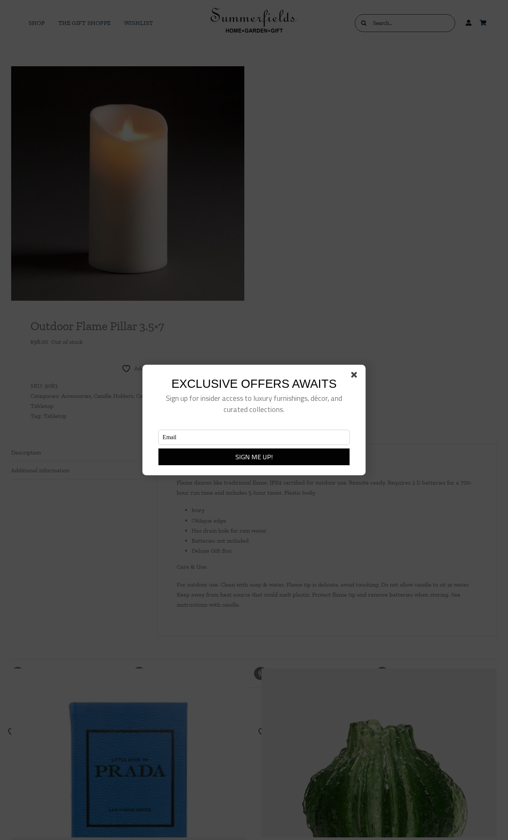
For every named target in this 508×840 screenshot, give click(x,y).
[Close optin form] (355, 376)
